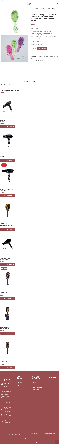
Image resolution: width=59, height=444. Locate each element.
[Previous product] (54, 11)
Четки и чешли (51, 8)
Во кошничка (42, 48)
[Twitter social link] (36, 60)
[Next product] (57, 11)
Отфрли (57, 442)
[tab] (29, 81)
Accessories (39, 56)
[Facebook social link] (35, 60)
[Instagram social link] (50, 381)
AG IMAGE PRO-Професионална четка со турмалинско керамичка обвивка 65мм (6, 225)
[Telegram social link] (42, 60)
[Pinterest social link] (38, 60)
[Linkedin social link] (40, 60)
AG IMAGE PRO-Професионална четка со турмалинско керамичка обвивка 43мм (6, 363)
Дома (32, 8)
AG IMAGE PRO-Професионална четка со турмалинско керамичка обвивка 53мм (6, 294)
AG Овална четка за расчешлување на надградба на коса (5, 328)
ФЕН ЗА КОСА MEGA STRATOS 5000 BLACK (5, 259)
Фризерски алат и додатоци (40, 8)
